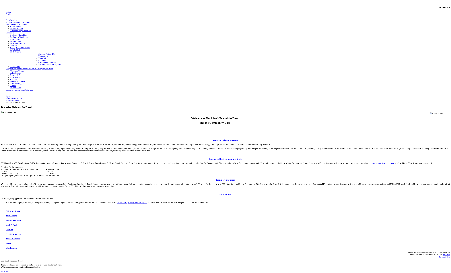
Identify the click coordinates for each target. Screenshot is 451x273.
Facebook (9, 14)
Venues (8, 243)
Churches (9, 230)
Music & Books (12, 225)
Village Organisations (14, 98)
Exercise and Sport (13, 220)
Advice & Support (12, 100)
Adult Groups (11, 216)
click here (446, 255)
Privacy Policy (444, 257)
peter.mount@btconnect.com (383, 163)
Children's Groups (13, 211)
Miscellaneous (11, 248)
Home (8, 96)
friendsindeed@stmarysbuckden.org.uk (131, 203)
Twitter (8, 12)
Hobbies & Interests (13, 234)
